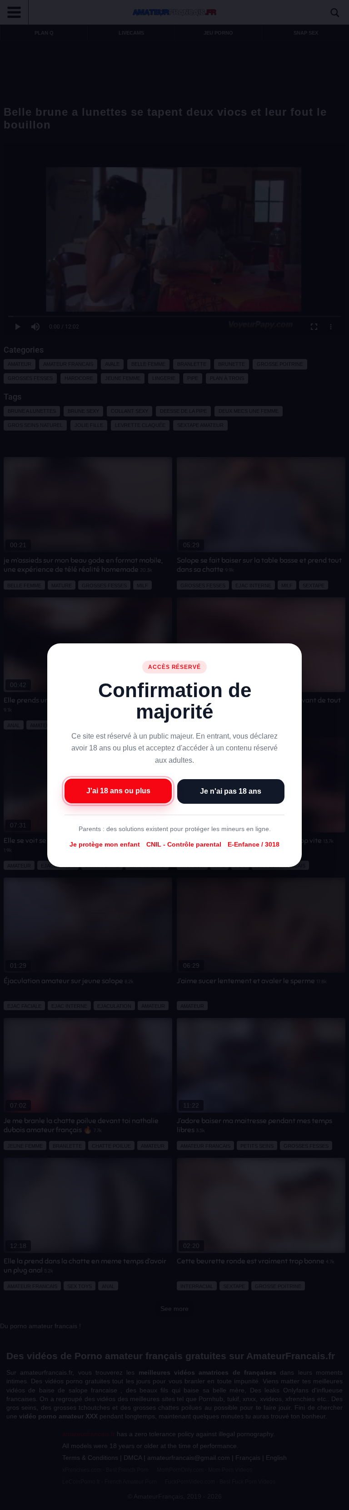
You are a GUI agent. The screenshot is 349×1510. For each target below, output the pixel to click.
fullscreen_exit (317, 1500)
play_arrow (13, 1500)
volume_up (31, 1500)
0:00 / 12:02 (60, 1501)
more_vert (334, 1501)
